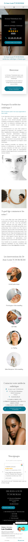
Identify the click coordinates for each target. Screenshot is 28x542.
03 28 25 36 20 (14, 38)
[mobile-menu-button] (23, 7)
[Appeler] (4, 7)
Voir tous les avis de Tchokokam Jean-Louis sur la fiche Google (13, 482)
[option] (14, 466)
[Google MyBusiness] (14, 524)
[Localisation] (14, 7)
